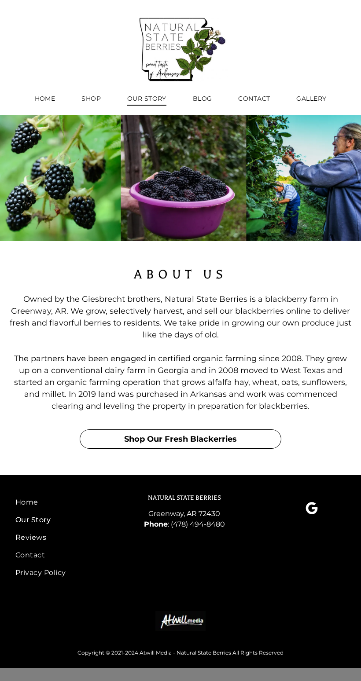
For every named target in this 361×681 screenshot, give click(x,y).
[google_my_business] (311, 509)
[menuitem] (45, 99)
